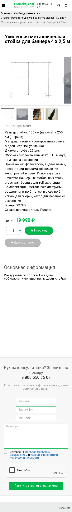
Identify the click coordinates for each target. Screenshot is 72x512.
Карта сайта (64, 507)
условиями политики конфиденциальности (34, 456)
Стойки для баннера (26, 13)
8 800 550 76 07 (44, 5)
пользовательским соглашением (30, 453)
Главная (5, 13)
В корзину (40, 230)
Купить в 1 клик (24, 242)
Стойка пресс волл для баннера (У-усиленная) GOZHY (32, 17)
